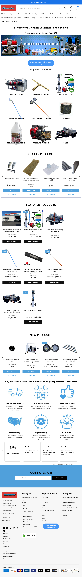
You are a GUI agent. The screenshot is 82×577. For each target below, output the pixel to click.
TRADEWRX (45, 502)
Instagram (5, 536)
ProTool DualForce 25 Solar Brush (55, 270)
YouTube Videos (7, 538)
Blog (4, 544)
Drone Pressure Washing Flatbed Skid (55, 230)
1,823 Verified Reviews (13, 453)
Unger (43, 507)
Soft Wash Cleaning (30, 17)
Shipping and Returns (28, 511)
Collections (59, 17)
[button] (41, 45)
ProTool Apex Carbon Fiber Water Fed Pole (12, 270)
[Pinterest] (17, 528)
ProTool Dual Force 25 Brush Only (51, 360)
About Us (25, 508)
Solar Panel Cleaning (46, 17)
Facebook (5, 533)
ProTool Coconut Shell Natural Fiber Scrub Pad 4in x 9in (31, 180)
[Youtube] (10, 528)
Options (12, 190)
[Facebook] (3, 528)
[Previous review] (2, 451)
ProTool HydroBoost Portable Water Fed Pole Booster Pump (31, 361)
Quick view (12, 194)
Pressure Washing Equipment (11, 17)
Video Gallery (26, 524)
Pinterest (5, 541)
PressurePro (45, 513)
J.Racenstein (45, 497)
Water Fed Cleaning (32, 14)
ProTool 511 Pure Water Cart (33, 310)
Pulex (43, 515)
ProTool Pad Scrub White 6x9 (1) (51, 179)
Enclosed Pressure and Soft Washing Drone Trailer (12, 230)
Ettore (43, 505)
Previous (2, 177)
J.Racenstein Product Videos (29, 497)
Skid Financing (27, 514)
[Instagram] (7, 528)
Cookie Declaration (8, 556)
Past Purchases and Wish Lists (31, 527)
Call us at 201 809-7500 (8, 523)
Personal (7, 553)
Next (79, 177)
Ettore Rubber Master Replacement (70, 179)
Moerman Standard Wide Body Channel (70, 360)
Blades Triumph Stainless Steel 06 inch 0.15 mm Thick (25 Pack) (33, 271)
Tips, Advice (5, 21)
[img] (12, 451)
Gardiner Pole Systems (48, 510)
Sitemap (24, 502)
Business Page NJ (27, 516)
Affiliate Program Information (30, 521)
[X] (13, 528)
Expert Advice (25, 500)
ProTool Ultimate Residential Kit (33, 230)
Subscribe (59, 478)
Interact (15, 21)
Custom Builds (70, 17)
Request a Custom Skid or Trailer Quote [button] (41, 63)
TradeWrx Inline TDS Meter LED (11, 360)
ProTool (44, 500)
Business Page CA (27, 519)
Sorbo (43, 518)
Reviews (24, 505)
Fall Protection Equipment (49, 14)
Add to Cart (31, 190)
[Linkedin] (3, 531)
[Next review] (79, 451)
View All (44, 520)
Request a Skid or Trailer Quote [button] (50, 526)
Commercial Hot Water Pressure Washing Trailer (12, 311)
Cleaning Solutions (66, 14)
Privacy (5, 551)
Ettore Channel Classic (12, 178)
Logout (5, 558)
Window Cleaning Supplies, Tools (12, 14)
